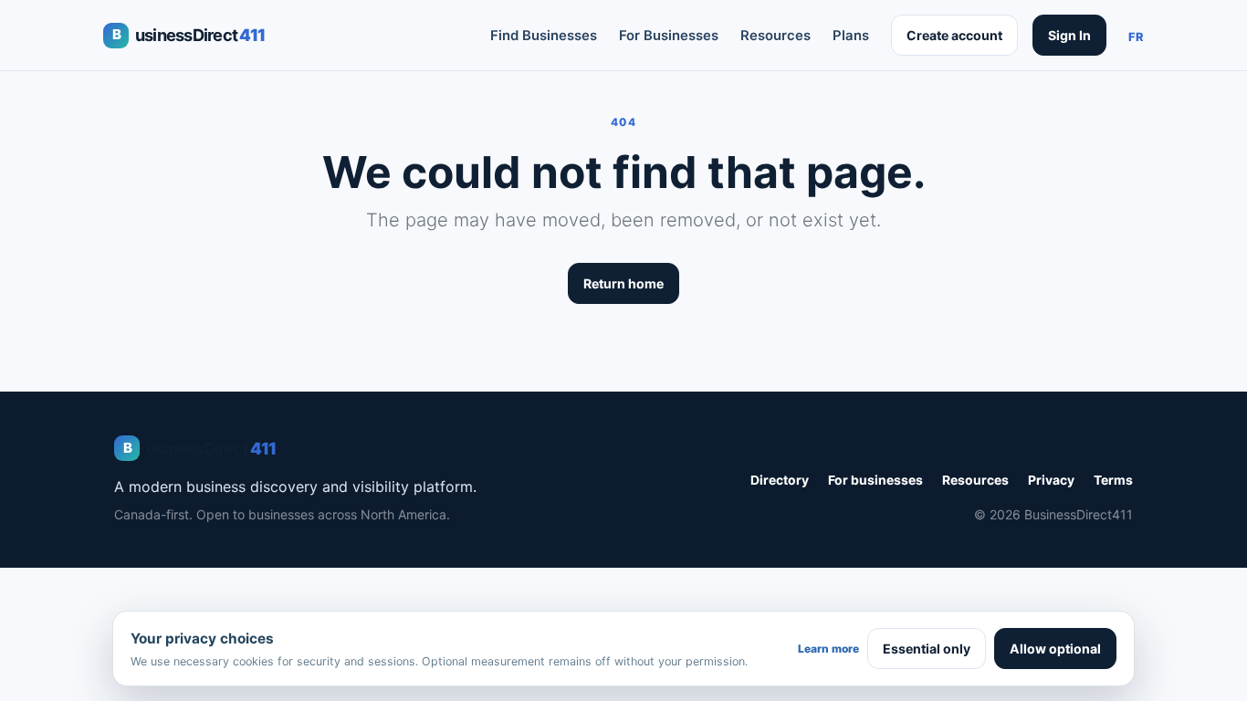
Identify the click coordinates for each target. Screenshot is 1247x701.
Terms (1113, 480)
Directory (779, 480)
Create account (954, 35)
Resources (775, 35)
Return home (623, 283)
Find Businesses (543, 35)
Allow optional (1055, 648)
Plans (851, 35)
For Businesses (668, 35)
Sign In (1069, 35)
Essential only (926, 648)
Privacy (1051, 480)
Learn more (828, 648)
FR (1136, 37)
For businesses (875, 480)
